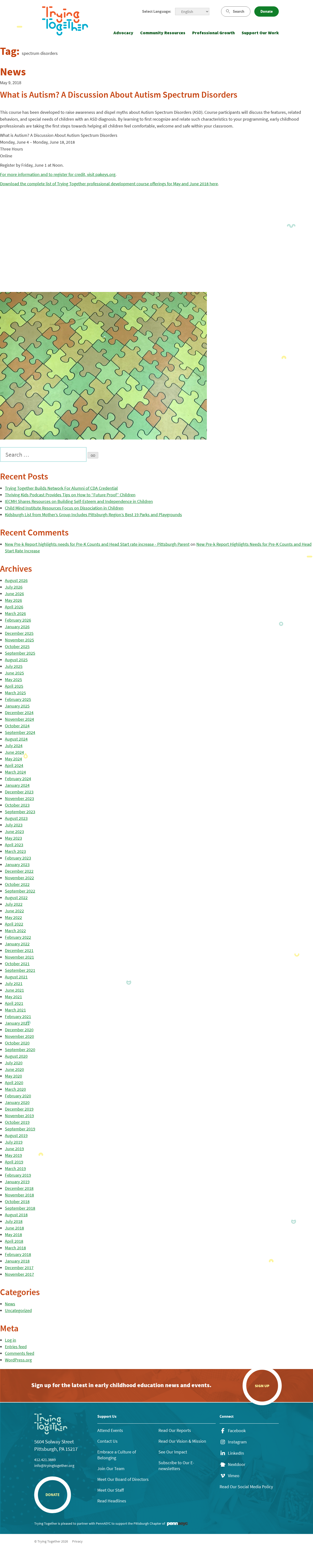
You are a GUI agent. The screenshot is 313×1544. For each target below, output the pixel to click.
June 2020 (14, 1069)
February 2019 (18, 1175)
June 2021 (14, 990)
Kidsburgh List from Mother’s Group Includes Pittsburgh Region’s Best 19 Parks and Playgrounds (93, 514)
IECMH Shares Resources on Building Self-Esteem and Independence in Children (79, 501)
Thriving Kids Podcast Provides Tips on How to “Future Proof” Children (70, 495)
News (10, 1304)
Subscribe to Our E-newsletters (176, 1465)
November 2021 (19, 957)
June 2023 (14, 831)
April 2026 (14, 607)
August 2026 (16, 580)
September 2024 (20, 732)
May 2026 (13, 600)
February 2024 (18, 778)
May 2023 (13, 838)
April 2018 (14, 1241)
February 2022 (18, 937)
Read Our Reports (174, 1430)
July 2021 (13, 983)
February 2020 (18, 1096)
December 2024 (19, 712)
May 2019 (13, 1155)
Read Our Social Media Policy (246, 1486)
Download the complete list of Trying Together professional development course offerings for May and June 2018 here (109, 183)
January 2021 (17, 1023)
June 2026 (14, 593)
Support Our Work (260, 32)
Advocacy (123, 32)
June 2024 (14, 752)
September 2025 (20, 653)
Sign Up (262, 1385)
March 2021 (15, 1010)
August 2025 (16, 659)
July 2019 (13, 1142)
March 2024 (15, 772)
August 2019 (16, 1135)
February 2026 (18, 620)
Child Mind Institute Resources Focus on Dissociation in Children (64, 508)
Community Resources (162, 32)
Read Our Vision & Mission (182, 1441)
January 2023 (17, 864)
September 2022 (20, 891)
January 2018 (17, 1261)
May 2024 (13, 759)
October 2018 (17, 1201)
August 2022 (16, 897)
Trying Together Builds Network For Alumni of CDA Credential (61, 488)
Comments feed (19, 1353)
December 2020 (19, 1030)
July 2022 (13, 904)
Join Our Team (110, 1468)
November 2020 (19, 1036)
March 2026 (15, 613)
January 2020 (17, 1102)
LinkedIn (236, 1453)
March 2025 (15, 693)
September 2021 (20, 970)
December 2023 (19, 792)
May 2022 (13, 917)
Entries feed (16, 1346)
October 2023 (17, 805)
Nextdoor (236, 1464)
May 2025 (13, 679)
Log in (10, 1340)
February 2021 (18, 1016)
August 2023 (16, 818)
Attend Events (110, 1430)
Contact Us (107, 1441)
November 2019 (19, 1115)
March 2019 (15, 1168)
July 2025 (13, 666)
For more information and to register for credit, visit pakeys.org (57, 174)
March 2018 (15, 1248)
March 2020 (15, 1089)
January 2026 (17, 626)
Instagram (237, 1442)
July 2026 (13, 587)
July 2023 (13, 825)
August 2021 (16, 977)
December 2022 (19, 871)
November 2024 (19, 719)
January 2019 (17, 1181)
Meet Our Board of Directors (123, 1479)
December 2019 (19, 1109)
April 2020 (14, 1082)
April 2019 (14, 1162)
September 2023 (20, 811)
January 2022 (17, 944)
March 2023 (15, 851)
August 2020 (16, 1056)
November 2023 (19, 798)
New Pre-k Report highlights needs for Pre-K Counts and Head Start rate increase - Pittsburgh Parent (97, 544)
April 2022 (14, 924)
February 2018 (18, 1254)
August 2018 (16, 1215)
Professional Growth (213, 32)
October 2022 (17, 884)
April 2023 (14, 844)
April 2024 (14, 765)
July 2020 (13, 1063)
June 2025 (14, 673)
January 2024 (17, 785)
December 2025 (19, 633)
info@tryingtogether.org (54, 1465)
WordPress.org (18, 1360)
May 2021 (13, 996)
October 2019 (17, 1122)
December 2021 (19, 950)
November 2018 (19, 1195)
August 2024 (16, 739)
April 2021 (14, 1003)
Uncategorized (18, 1310)
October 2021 (17, 963)
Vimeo (233, 1476)
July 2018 (13, 1221)
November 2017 (19, 1274)
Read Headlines (111, 1501)
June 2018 (14, 1228)
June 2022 (14, 911)
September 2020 (20, 1049)
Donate (266, 11)
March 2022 (15, 930)
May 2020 (13, 1076)
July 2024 (13, 745)
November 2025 (19, 640)
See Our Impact (172, 1452)
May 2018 (13, 1234)
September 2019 (20, 1129)
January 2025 (17, 706)
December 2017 (19, 1267)
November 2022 (19, 878)
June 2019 (14, 1148)
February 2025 (18, 699)
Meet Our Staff (110, 1490)
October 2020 (17, 1043)
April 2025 (14, 686)
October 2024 (17, 726)
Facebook (237, 1430)
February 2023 (18, 858)
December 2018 (19, 1188)
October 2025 (17, 646)
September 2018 (20, 1208)
